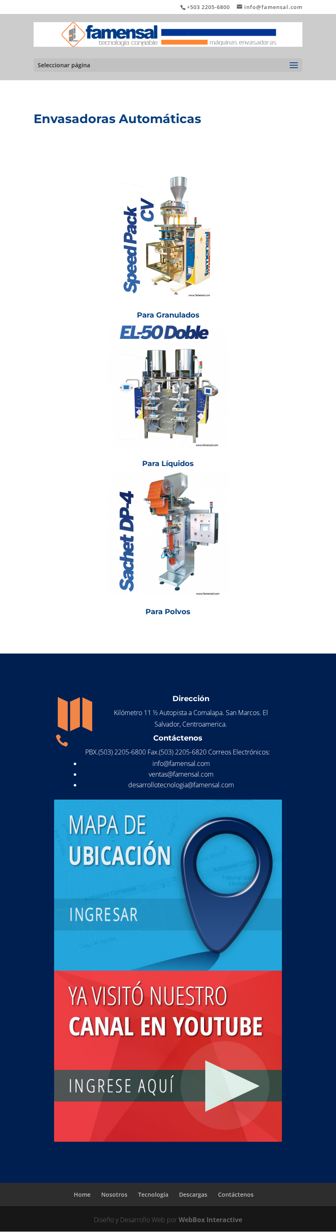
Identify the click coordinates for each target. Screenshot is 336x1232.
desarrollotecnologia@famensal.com (181, 784)
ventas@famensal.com (181, 774)
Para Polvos (168, 611)
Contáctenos (236, 1194)
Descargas (193, 1194)
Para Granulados (168, 315)
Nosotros (114, 1194)
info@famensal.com (181, 763)
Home (82, 1194)
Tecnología (153, 1194)
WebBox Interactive (210, 1219)
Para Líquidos (168, 463)
